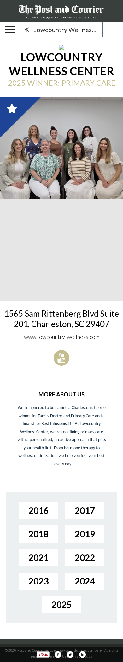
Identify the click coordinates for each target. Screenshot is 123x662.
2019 (85, 534)
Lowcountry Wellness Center (67, 29)
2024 (85, 581)
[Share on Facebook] (58, 654)
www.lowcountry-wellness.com (61, 336)
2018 (38, 534)
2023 (38, 581)
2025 (61, 604)
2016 (38, 510)
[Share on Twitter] (70, 654)
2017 (85, 510)
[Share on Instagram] (82, 654)
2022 (85, 557)
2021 (38, 557)
